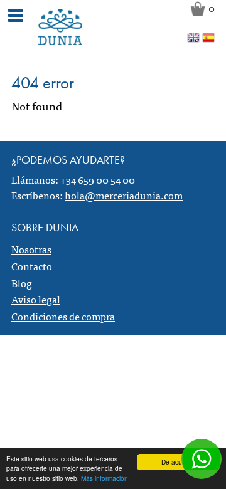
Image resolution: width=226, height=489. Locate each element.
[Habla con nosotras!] (201, 459)
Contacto (31, 266)
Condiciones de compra (63, 316)
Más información (104, 478)
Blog (21, 283)
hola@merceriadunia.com (124, 195)
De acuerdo (178, 461)
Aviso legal (35, 299)
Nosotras (31, 249)
